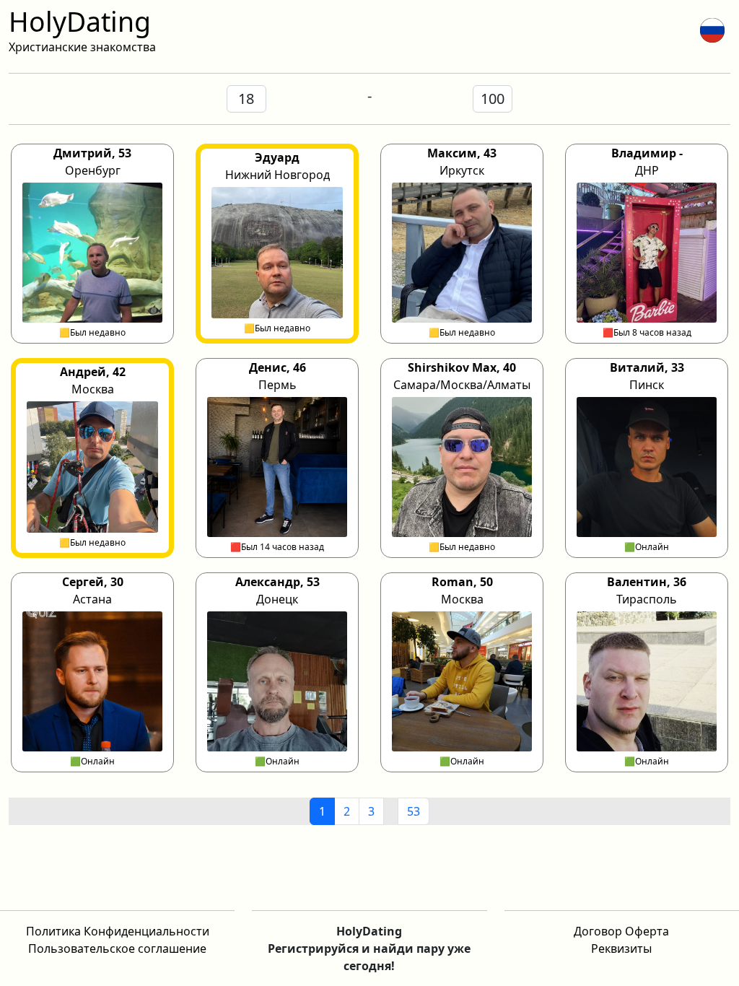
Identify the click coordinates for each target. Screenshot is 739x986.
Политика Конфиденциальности (117, 931)
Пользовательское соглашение (117, 948)
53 (413, 811)
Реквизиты (621, 948)
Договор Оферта (621, 931)
